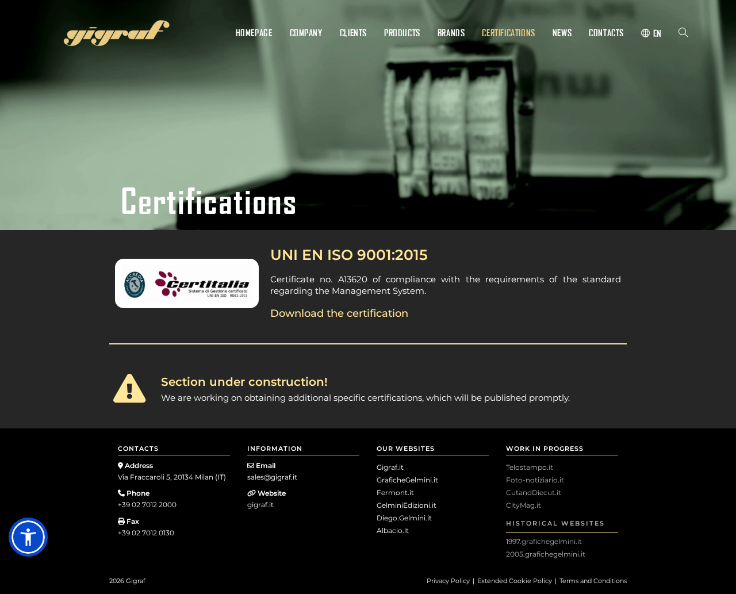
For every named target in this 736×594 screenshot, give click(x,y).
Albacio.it (393, 530)
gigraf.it (260, 504)
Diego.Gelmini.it (404, 517)
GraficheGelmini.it (407, 480)
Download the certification (339, 313)
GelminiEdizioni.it (406, 505)
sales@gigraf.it (272, 477)
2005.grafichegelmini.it (545, 554)
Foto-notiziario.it (535, 480)
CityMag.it (523, 505)
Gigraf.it (390, 467)
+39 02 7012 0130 (146, 532)
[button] (28, 537)
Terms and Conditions (593, 581)
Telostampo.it (529, 467)
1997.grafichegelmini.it (544, 541)
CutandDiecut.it (533, 492)
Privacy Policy (448, 581)
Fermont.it (395, 492)
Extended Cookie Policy (514, 581)
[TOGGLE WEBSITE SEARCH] (683, 32)
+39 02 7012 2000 (147, 504)
